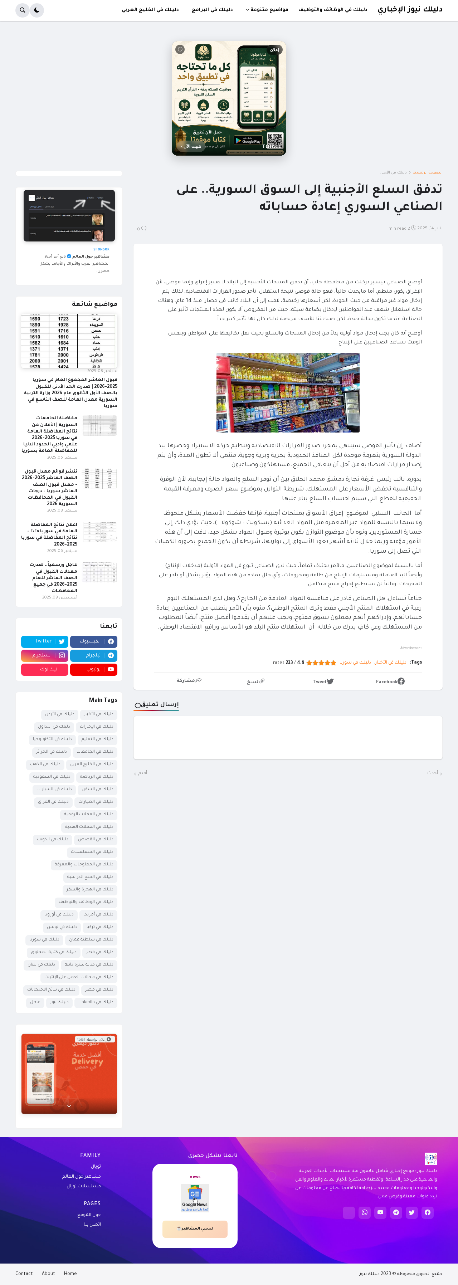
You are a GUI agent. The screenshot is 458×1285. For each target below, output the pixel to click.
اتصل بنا (92, 1224)
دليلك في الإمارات (96, 727)
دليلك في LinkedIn (95, 1002)
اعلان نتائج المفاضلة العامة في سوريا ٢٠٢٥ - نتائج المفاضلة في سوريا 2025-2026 (49, 535)
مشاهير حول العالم (81, 1176)
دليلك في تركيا (100, 927)
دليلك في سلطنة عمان (91, 940)
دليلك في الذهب (45, 764)
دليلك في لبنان (41, 965)
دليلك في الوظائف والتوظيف (86, 902)
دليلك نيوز (59, 1002)
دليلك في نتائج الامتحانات (51, 990)
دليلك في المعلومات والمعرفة (84, 865)
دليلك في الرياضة (96, 777)
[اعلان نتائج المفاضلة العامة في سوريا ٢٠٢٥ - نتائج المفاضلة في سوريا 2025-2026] (99, 532)
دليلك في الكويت (52, 839)
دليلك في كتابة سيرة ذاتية (89, 965)
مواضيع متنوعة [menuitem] (269, 10)
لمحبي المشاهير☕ (194, 1229)
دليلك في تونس (62, 927)
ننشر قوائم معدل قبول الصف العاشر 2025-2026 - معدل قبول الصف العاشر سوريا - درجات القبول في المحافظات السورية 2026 (49, 488)
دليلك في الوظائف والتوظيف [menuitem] (332, 10)
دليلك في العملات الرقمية (88, 814)
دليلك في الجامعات (95, 752)
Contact (24, 1274)
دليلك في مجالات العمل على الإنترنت (78, 977)
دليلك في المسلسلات (92, 852)
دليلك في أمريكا (98, 915)
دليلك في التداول (54, 727)
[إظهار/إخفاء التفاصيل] (69, 1105)
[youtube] (380, 1213)
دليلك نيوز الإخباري (410, 10)
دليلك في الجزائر (51, 752)
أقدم (142, 773)
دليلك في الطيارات (95, 802)
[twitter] (412, 1213)
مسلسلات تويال (84, 1186)
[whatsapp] (365, 1213)
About (48, 1274)
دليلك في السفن (97, 789)
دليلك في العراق (53, 802)
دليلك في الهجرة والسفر (90, 890)
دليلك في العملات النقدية (89, 827)
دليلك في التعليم (97, 739)
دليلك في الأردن (59, 714)
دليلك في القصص (95, 839)
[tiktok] (349, 1213)
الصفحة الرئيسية (428, 173)
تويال (96, 1166)
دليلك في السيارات (54, 789)
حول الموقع (89, 1215)
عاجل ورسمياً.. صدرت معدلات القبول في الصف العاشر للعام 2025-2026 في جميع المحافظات (53, 578)
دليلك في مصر (99, 990)
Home (70, 1274)
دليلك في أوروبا (59, 915)
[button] (37, 10)
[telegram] (396, 1213)
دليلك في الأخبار (393, 173)
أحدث (432, 773)
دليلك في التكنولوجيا (52, 739)
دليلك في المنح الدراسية (90, 877)
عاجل (35, 1002)
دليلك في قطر (99, 952)
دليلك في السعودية (51, 777)
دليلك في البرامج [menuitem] (212, 10)
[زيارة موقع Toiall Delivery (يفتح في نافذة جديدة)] (69, 1074)
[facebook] (428, 1213)
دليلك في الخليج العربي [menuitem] (150, 10)
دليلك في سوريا (355, 662)
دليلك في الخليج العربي (91, 764)
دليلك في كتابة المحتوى (54, 952)
